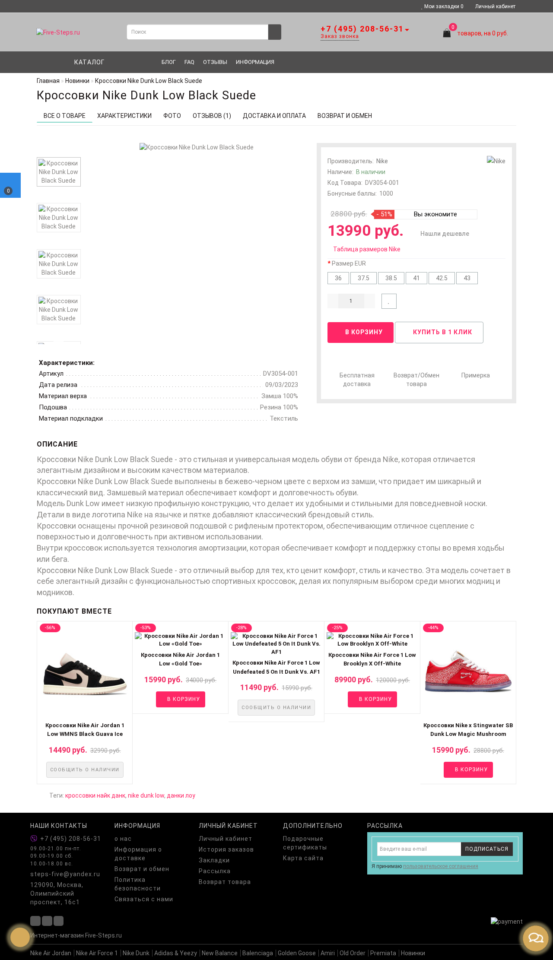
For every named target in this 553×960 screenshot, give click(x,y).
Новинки (413, 953)
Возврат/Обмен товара (416, 379)
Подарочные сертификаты (305, 843)
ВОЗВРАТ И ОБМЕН (345, 115)
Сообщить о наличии (85, 770)
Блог (169, 62)
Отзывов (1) (212, 115)
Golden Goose (297, 953)
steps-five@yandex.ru (65, 874)
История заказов (226, 849)
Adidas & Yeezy (175, 953)
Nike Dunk (136, 953)
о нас (123, 838)
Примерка (475, 375)
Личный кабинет (495, 6)
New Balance (220, 953)
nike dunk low (146, 795)
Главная (48, 80)
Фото (172, 115)
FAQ (189, 62)
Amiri (328, 953)
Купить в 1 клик (441, 332)
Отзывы (215, 62)
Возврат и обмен (141, 868)
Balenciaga (257, 953)
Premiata (383, 953)
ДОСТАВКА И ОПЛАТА (274, 115)
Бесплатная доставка (357, 379)
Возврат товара (225, 881)
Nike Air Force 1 (97, 953)
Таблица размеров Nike (366, 249)
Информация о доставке (138, 854)
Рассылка (215, 871)
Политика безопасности (137, 884)
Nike (382, 161)
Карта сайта (303, 858)
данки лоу (181, 795)
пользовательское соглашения (440, 866)
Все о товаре (65, 115)
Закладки (214, 860)
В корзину (363, 332)
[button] (504, 700)
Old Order (352, 953)
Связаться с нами (143, 899)
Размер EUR (349, 263)
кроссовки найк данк (95, 795)
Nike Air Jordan (50, 953)
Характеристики (124, 115)
